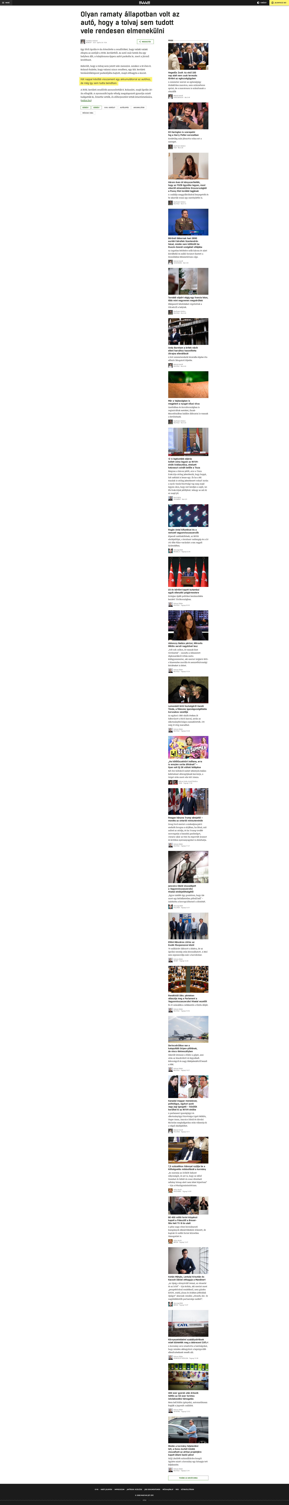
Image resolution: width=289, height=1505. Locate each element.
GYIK (96, 1489)
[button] (86, 107)
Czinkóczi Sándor (92, 41)
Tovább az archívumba (188, 1478)
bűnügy (89, 42)
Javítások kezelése (134, 1489)
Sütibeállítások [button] (187, 1489)
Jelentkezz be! (280, 3)
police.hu (86, 100)
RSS (177, 1489)
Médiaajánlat (168, 1489)
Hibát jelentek (106, 1489)
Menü (7, 3)
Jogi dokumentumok (152, 1489)
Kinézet (264, 3)
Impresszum (119, 1489)
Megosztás (146, 42)
